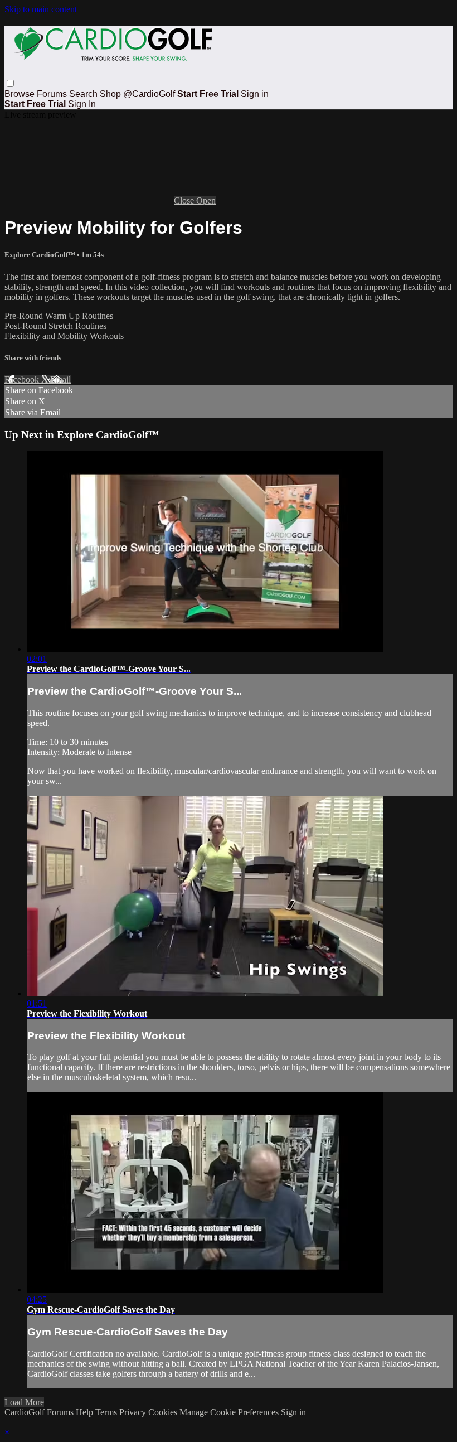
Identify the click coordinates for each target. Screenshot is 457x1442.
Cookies (163, 1412)
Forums (53, 94)
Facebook (22, 379)
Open (206, 200)
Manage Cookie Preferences (230, 1412)
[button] (10, 83)
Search (84, 94)
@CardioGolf (149, 94)
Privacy (133, 1412)
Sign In (82, 104)
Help (85, 1412)
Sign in (255, 94)
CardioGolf (24, 1412)
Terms (107, 1412)
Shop (110, 94)
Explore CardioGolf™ (40, 254)
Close (185, 200)
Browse (20, 94)
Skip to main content (40, 9)
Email (60, 379)
